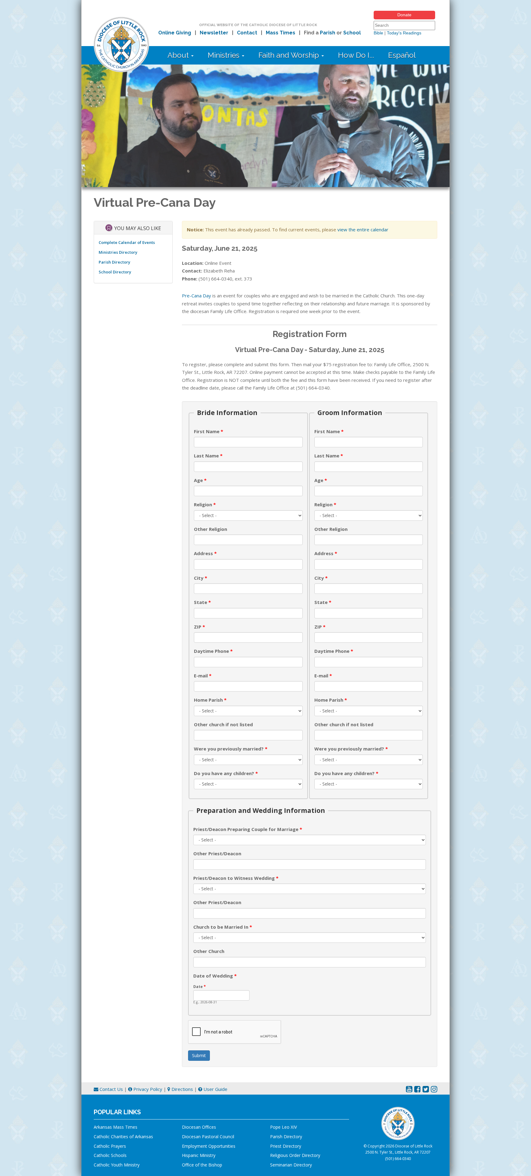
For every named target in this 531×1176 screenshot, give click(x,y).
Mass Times (280, 33)
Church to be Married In (222, 927)
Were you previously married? (230, 749)
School (352, 33)
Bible (378, 32)
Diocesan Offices (199, 1127)
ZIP (199, 627)
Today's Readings (404, 32)
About (179, 55)
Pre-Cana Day (196, 295)
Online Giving (174, 33)
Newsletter (214, 33)
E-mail (202, 675)
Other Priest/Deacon (217, 853)
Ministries (224, 55)
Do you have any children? (226, 773)
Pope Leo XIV (283, 1127)
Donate (404, 14)
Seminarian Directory (291, 1165)
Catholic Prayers (110, 1146)
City (200, 578)
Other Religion (210, 529)
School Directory (115, 272)
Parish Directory (114, 262)
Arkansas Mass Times (115, 1127)
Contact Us (110, 1089)
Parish (327, 33)
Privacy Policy (147, 1089)
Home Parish (210, 700)
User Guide (214, 1089)
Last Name (208, 456)
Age (200, 480)
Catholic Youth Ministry (117, 1165)
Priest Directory (285, 1146)
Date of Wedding (215, 976)
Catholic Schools (110, 1155)
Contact (247, 33)
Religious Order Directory (295, 1155)
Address (205, 553)
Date (199, 987)
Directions (181, 1089)
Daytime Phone (213, 651)
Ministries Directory (118, 252)
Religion (205, 504)
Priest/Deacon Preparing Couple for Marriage (247, 829)
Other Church (208, 951)
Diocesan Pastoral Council (208, 1136)
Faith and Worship (289, 55)
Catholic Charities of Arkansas (123, 1136)
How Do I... (356, 55)
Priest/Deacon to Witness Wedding (235, 878)
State (202, 602)
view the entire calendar (362, 229)
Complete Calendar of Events (127, 242)
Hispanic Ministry (198, 1155)
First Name (208, 431)
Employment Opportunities (208, 1146)
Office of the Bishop (202, 1165)
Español (402, 55)
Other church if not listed (223, 724)
